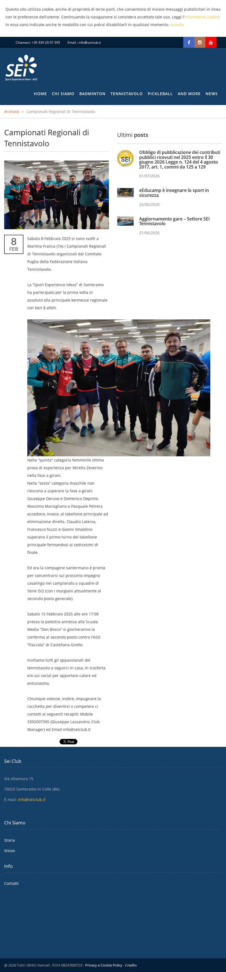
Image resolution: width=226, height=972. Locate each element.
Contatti (11, 883)
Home (40, 93)
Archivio (11, 111)
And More (189, 93)
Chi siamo (63, 93)
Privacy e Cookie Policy (103, 965)
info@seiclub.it (90, 42)
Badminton (92, 93)
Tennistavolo (127, 93)
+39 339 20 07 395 (46, 42)
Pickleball (160, 93)
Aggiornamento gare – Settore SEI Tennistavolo (174, 221)
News (212, 93)
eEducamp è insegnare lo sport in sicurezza (174, 192)
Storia (9, 840)
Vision (9, 850)
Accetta (177, 24)
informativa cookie (202, 17)
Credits (131, 965)
